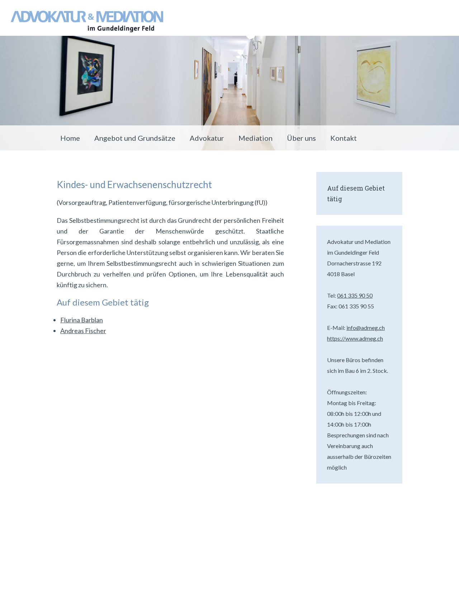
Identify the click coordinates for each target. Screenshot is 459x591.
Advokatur (207, 138)
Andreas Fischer (83, 331)
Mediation (255, 138)
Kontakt (343, 138)
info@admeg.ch (365, 327)
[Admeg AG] (87, 21)
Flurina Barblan (81, 320)
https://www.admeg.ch (355, 338)
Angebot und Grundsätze (134, 138)
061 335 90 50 (355, 295)
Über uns (301, 138)
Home (70, 138)
